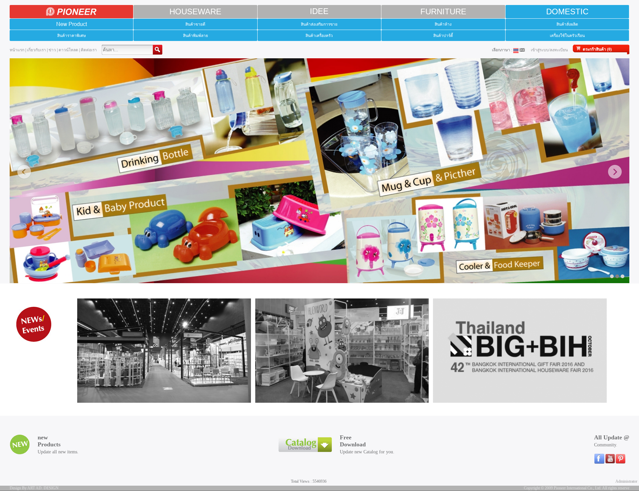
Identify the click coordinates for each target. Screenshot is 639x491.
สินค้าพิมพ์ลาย (195, 35)
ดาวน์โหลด (68, 50)
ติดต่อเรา (89, 50)
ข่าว (52, 50)
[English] (522, 50)
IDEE (319, 11)
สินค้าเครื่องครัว (319, 35)
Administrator (626, 481)
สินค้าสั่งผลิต (567, 24)
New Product (71, 24)
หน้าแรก (17, 50)
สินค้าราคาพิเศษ (71, 35)
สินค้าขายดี (195, 24)
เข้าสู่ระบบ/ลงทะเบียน (549, 50)
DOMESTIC (567, 11)
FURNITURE (443, 11)
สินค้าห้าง (443, 24)
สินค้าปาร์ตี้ (443, 35)
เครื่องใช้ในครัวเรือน (567, 35)
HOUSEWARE (195, 11)
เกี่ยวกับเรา (36, 50)
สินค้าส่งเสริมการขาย (319, 24)
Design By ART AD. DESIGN (34, 488)
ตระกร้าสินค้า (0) (597, 49)
